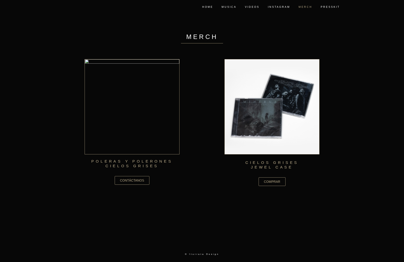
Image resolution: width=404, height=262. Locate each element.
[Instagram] (211, 244)
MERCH (305, 6)
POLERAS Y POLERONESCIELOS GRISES (132, 163)
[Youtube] (202, 244)
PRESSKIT (330, 6)
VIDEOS (252, 6)
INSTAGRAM (279, 6)
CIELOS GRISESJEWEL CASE (272, 164)
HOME (207, 6)
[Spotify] (192, 244)
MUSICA (229, 6)
